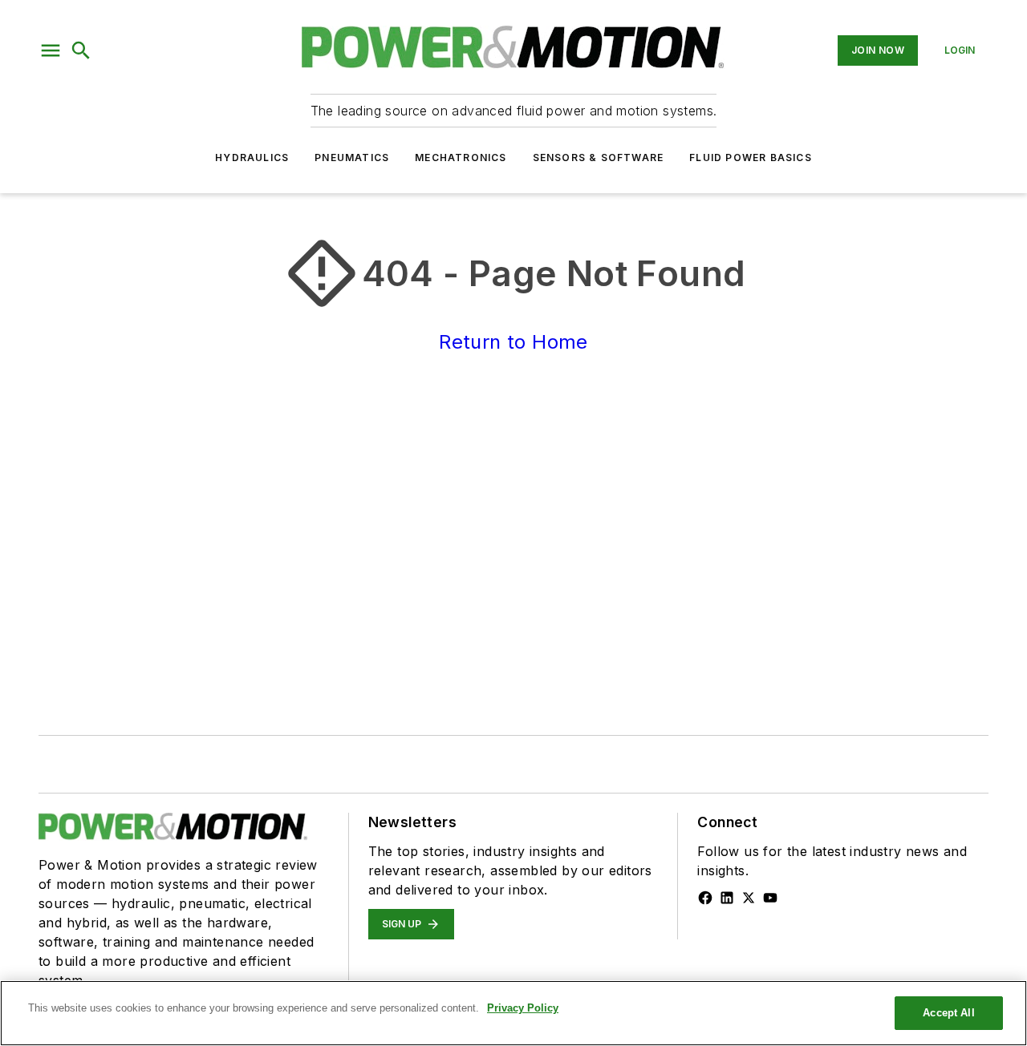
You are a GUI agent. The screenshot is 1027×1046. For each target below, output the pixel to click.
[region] (513, 1013)
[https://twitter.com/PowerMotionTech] (749, 898)
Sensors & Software (598, 157)
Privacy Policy (522, 1008)
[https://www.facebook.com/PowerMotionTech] (705, 898)
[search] (81, 50)
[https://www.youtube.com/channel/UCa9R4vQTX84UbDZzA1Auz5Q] (770, 898)
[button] (51, 50)
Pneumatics (352, 157)
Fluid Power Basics (750, 157)
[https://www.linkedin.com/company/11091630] (727, 898)
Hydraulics (252, 157)
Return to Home (513, 341)
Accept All (948, 1013)
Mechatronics (460, 157)
